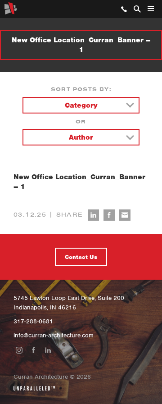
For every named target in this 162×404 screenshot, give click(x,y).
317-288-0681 (123, 9)
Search (137, 9)
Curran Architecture (10, 8)
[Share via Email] (124, 215)
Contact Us (81, 257)
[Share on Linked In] (93, 215)
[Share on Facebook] (109, 215)
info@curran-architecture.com (54, 335)
